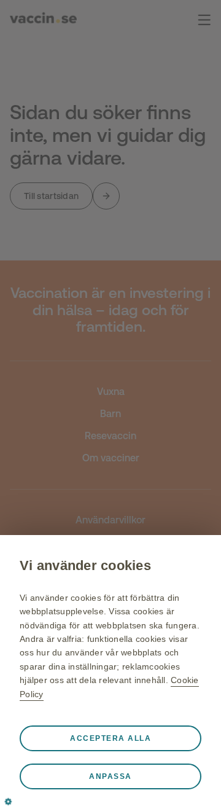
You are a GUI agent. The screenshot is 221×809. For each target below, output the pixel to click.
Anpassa (110, 776)
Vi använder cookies (85, 565)
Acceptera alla (110, 738)
